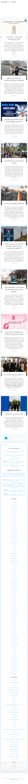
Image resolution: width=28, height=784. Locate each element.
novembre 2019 (14, 666)
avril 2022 (14, 600)
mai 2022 (14, 597)
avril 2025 (14, 519)
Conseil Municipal (14, 695)
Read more (14, 54)
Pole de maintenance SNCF (14, 734)
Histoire (14, 722)
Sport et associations (14, 751)
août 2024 (14, 538)
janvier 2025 (14, 526)
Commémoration (14, 682)
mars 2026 (14, 502)
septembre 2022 (14, 587)
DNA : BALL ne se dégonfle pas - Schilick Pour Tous (14, 483)
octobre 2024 (14, 533)
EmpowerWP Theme (14, 779)
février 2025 (14, 524)
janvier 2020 (14, 661)
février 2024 (14, 553)
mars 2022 (14, 602)
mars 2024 (14, 551)
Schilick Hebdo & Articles (14, 741)
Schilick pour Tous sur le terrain (14, 414)
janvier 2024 (14, 556)
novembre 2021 (14, 612)
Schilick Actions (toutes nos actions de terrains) (14, 739)
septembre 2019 (14, 668)
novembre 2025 (14, 511)
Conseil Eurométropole (14, 692)
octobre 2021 (14, 614)
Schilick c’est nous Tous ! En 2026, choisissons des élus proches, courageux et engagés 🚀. (14, 246)
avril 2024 (14, 548)
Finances (14, 717)
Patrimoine (14, 731)
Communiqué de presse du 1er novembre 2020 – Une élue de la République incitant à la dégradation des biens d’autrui (14, 486)
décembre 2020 (14, 636)
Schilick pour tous (14, 744)
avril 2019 (14, 673)
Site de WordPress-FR (14, 769)
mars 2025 (14, 521)
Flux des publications (14, 766)
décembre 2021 (14, 609)
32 (19, 438)
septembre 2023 (14, 560)
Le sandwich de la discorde (14, 459)
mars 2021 (14, 629)
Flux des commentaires (14, 767)
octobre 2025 (14, 514)
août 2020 (14, 646)
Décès (14, 702)
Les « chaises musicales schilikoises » (14, 374)
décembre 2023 (14, 558)
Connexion (14, 764)
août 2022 (14, 590)
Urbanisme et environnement (14, 756)
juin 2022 (14, 595)
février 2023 (14, 575)
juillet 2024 (14, 541)
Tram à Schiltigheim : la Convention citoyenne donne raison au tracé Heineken (14, 289)
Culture (14, 700)
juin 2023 (14, 565)
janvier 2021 (14, 634)
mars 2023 (14, 573)
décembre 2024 (14, 529)
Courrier (14, 697)
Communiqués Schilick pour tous (14, 690)
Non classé (14, 724)
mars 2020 (14, 656)
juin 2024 (14, 543)
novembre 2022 (14, 583)
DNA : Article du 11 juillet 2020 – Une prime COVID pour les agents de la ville (14, 476)
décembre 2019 (14, 663)
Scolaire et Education (14, 746)
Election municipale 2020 (14, 709)
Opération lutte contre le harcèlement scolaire (14, 729)
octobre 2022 (14, 585)
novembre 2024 (14, 531)
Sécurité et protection (14, 749)
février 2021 (14, 632)
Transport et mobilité (14, 754)
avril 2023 (14, 570)
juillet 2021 (14, 619)
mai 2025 (14, 516)
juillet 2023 (14, 563)
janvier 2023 (14, 578)
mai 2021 (14, 624)
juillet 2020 (14, 649)
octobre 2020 (14, 641)
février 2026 (14, 504)
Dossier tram (14, 707)
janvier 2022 (14, 607)
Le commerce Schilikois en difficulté (14, 203)
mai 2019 (14, 671)
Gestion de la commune (14, 719)
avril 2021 (14, 627)
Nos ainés (14, 727)
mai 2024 (14, 546)
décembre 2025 (14, 509)
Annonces (14, 680)
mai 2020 (14, 654)
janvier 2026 (14, 506)
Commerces (14, 685)
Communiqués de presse (14, 687)
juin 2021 (14, 622)
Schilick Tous (8, 2)
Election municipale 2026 (14, 712)
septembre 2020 (14, 644)
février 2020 (14, 659)
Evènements (14, 714)
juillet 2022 (14, 592)
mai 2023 (14, 568)
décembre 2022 (14, 580)
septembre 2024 (14, 536)
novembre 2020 (14, 639)
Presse (14, 736)
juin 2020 (14, 651)
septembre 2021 (14, 617)
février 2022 (14, 605)
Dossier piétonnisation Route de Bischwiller (14, 704)
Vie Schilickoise (14, 758)
